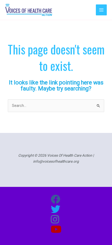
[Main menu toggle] (101, 9)
